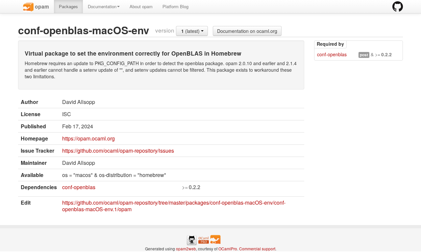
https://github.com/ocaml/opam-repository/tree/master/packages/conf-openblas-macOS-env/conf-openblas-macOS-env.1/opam (173, 206)
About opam (141, 6)
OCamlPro (227, 248)
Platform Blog (175, 6)
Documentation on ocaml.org (247, 31)
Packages (68, 6)
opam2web (186, 248)
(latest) (191, 31)
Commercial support (257, 248)
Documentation (102, 6)
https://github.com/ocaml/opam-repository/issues (118, 150)
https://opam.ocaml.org (88, 138)
